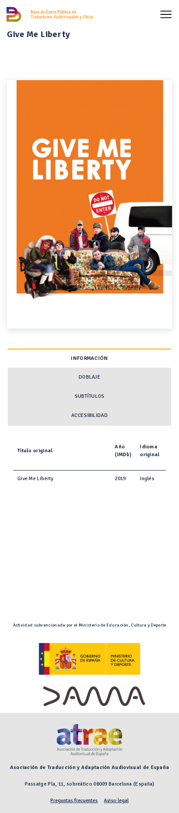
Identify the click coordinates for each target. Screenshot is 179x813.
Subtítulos (90, 396)
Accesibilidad (89, 415)
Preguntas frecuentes (74, 800)
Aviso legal (116, 800)
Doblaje (89, 377)
